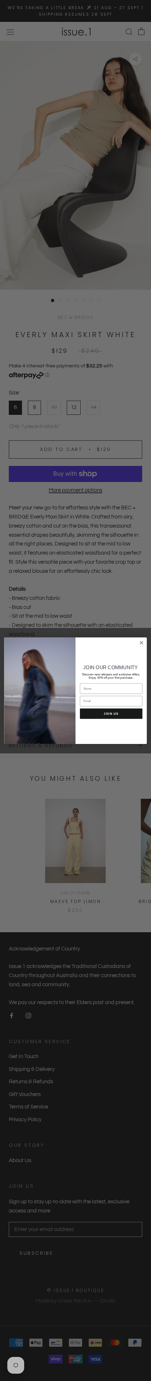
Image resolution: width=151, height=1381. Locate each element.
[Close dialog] (141, 642)
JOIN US (111, 713)
